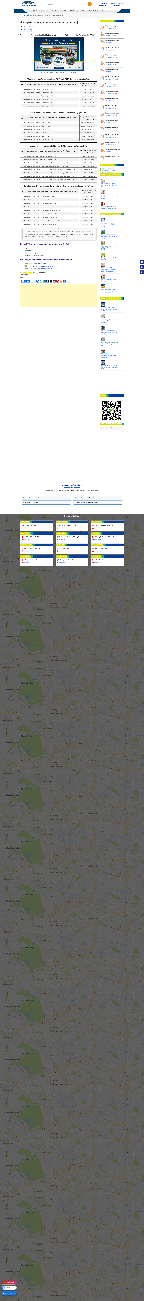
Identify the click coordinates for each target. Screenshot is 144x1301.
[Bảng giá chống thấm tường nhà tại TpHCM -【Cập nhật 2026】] (103, 362)
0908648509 (109, 79)
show (28, 30)
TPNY (106, 429)
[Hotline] (142, 272)
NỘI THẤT (73, 10)
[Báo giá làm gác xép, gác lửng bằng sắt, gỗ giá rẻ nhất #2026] (103, 192)
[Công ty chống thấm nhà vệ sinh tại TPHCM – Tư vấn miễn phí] (103, 316)
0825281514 (102, 5)
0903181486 (109, 28)
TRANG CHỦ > (26, 15)
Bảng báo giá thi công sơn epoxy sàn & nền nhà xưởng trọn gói (109, 236)
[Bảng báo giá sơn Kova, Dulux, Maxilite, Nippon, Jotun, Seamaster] (103, 286)
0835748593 (109, 72)
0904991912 (109, 35)
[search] (90, 4)
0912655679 (109, 159)
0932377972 (109, 115)
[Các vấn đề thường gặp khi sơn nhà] (103, 276)
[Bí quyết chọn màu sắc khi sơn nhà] (103, 255)
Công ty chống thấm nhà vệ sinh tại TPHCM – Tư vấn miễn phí (109, 320)
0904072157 (109, 64)
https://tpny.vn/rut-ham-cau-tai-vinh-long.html (40, 266)
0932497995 (109, 93)
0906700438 (109, 108)
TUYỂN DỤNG (92, 10)
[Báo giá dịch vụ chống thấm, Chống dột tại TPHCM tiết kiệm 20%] (103, 351)
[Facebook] (142, 262)
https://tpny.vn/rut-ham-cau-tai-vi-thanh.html (39, 268)
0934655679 (97, 528)
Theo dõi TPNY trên (25, 26)
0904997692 (109, 42)
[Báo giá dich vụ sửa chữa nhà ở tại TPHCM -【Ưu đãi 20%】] (103, 180)
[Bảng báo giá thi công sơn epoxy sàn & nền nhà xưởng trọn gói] (103, 232)
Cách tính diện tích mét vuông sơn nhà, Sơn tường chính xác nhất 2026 (109, 269)
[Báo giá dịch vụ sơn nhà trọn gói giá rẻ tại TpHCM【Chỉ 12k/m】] (103, 220)
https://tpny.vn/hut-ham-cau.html (36, 263)
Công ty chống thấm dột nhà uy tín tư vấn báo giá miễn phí (109, 344)
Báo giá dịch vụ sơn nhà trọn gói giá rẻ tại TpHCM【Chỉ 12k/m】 (109, 224)
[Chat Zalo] (142, 267)
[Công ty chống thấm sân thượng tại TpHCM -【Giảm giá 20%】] (103, 304)
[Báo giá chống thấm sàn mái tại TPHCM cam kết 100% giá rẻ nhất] (103, 328)
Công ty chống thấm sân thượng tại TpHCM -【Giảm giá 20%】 (109, 309)
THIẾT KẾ (63, 10)
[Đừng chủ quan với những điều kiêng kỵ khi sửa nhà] (103, 204)
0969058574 (26, 539)
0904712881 (109, 86)
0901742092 (109, 137)
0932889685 (109, 101)
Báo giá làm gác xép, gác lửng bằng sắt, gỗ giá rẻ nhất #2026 (109, 196)
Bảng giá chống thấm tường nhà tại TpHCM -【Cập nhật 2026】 (109, 367)
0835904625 (109, 57)
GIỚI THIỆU (46, 10)
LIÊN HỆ (101, 10)
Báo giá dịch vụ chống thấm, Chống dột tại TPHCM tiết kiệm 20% (109, 355)
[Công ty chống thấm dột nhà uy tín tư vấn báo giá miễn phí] (103, 339)
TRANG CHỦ (36, 10)
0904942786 (109, 50)
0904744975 (109, 122)
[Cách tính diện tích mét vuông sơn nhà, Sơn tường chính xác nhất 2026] (103, 265)
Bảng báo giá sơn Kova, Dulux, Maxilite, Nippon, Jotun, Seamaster (108, 291)
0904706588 (109, 130)
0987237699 (97, 539)
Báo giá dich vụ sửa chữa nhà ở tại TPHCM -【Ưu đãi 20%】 (109, 185)
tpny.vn (34, 250)
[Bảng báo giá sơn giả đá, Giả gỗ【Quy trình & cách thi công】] (103, 243)
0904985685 (62, 562)
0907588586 (26, 528)
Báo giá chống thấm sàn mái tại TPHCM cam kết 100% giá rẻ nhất (109, 332)
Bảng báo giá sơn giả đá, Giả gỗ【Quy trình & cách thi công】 (109, 248)
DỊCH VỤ (55, 10)
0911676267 (62, 539)
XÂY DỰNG (82, 10)
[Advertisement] (58, 296)
